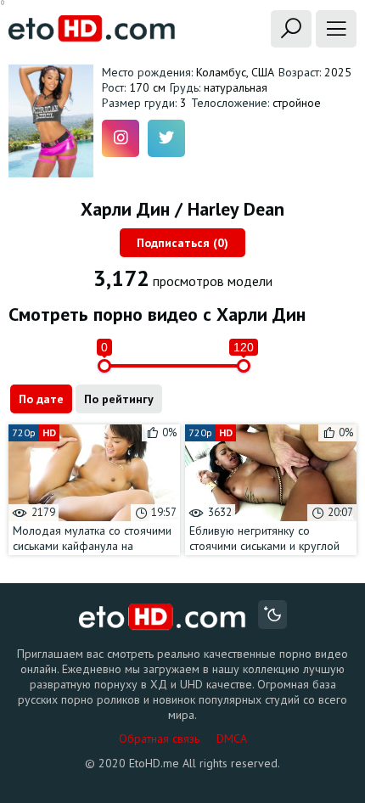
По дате (41, 399)
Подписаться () (182, 242)
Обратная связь (159, 738)
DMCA (231, 738)
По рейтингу (119, 399)
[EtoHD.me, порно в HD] (162, 616)
